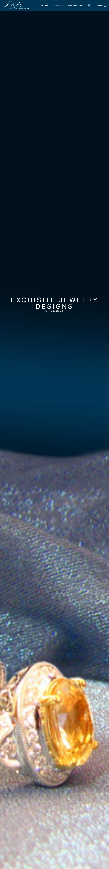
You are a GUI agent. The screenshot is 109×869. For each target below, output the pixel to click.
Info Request (76, 5)
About (44, 5)
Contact (58, 5)
